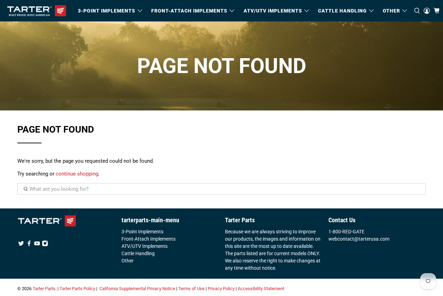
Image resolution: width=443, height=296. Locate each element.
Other (127, 260)
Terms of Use (191, 288)
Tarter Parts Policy (77, 288)
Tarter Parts (44, 288)
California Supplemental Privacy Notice (137, 288)
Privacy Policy (221, 288)
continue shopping (77, 174)
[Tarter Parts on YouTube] (37, 245)
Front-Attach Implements (148, 239)
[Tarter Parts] (36, 10)
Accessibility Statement (261, 288)
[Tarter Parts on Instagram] (45, 245)
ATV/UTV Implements (144, 246)
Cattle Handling (342, 11)
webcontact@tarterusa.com (358, 239)
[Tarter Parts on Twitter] (21, 245)
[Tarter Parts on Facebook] (29, 245)
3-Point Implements (142, 231)
